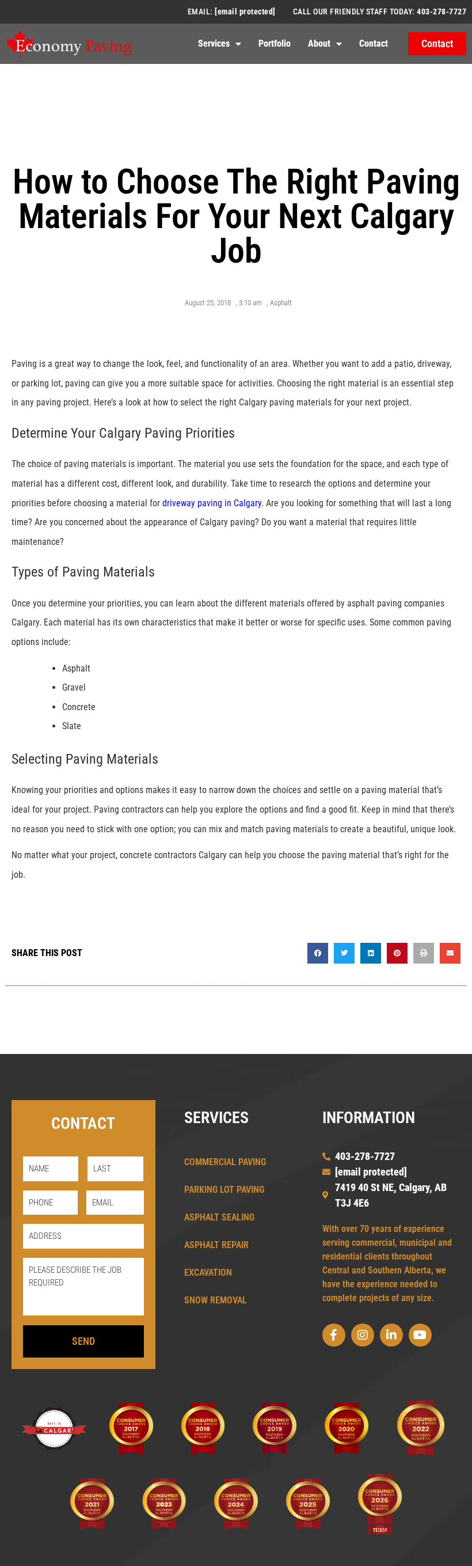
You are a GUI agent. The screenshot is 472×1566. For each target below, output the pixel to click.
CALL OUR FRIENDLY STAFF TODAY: (380, 11)
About (319, 43)
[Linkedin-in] (391, 1335)
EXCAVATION (208, 1272)
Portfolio (274, 43)
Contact (373, 43)
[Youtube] (420, 1335)
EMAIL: (232, 11)
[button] (317, 953)
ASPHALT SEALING (219, 1217)
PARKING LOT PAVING (224, 1189)
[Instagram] (362, 1335)
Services (214, 43)
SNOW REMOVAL (215, 1300)
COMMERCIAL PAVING (225, 1162)
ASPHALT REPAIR (216, 1244)
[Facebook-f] (333, 1335)
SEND (83, 1341)
